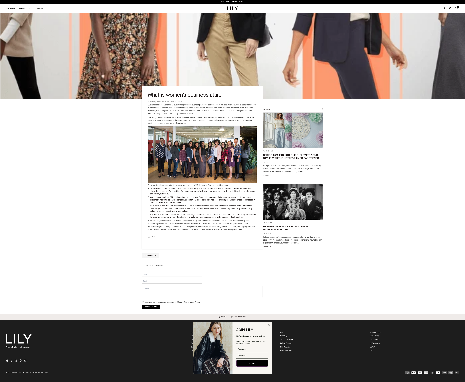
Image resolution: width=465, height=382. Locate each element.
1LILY (371, 351)
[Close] (269, 325)
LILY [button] (281, 332)
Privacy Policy (43, 373)
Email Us (223, 317)
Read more (267, 175)
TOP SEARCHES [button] (375, 332)
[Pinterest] (16, 360)
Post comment (151, 307)
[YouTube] (25, 360)
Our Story (283, 336)
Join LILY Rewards (239, 317)
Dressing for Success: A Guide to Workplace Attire (286, 228)
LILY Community (285, 351)
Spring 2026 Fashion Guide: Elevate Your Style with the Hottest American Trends (291, 156)
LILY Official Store (14, 373)
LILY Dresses (374, 339)
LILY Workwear (375, 343)
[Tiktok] (12, 360)
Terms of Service (31, 373)
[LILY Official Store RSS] (322, 108)
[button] (22, 8)
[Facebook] (7, 360)
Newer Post (150, 255)
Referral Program (286, 343)
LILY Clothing (374, 336)
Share (153, 236)
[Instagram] (21, 360)
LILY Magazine (285, 347)
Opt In (252, 363)
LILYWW (372, 347)
